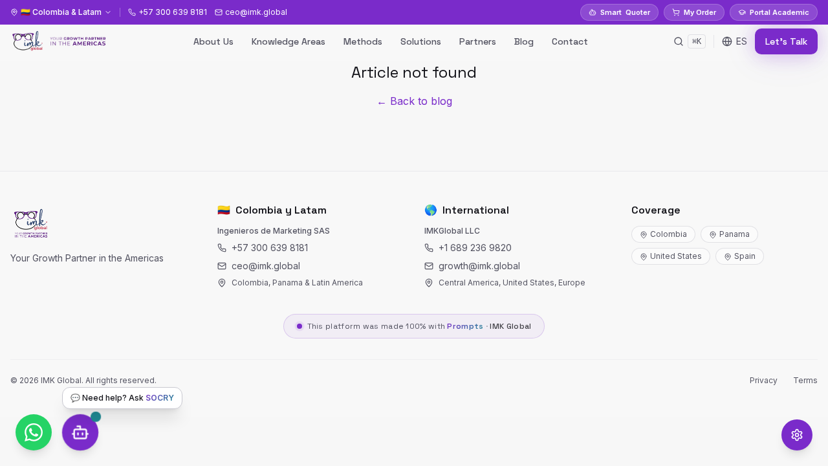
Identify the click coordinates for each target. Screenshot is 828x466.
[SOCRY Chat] (80, 432)
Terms (805, 380)
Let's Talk (786, 41)
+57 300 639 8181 (270, 247)
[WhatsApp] (34, 432)
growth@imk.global (479, 265)
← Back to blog (414, 100)
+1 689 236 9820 (475, 247)
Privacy (764, 380)
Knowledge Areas (288, 41)
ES (741, 41)
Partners (477, 41)
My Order (700, 12)
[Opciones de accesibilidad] (796, 434)
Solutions (420, 41)
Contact (570, 41)
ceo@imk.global (266, 265)
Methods (362, 41)
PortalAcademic (779, 12)
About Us (213, 41)
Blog (524, 41)
